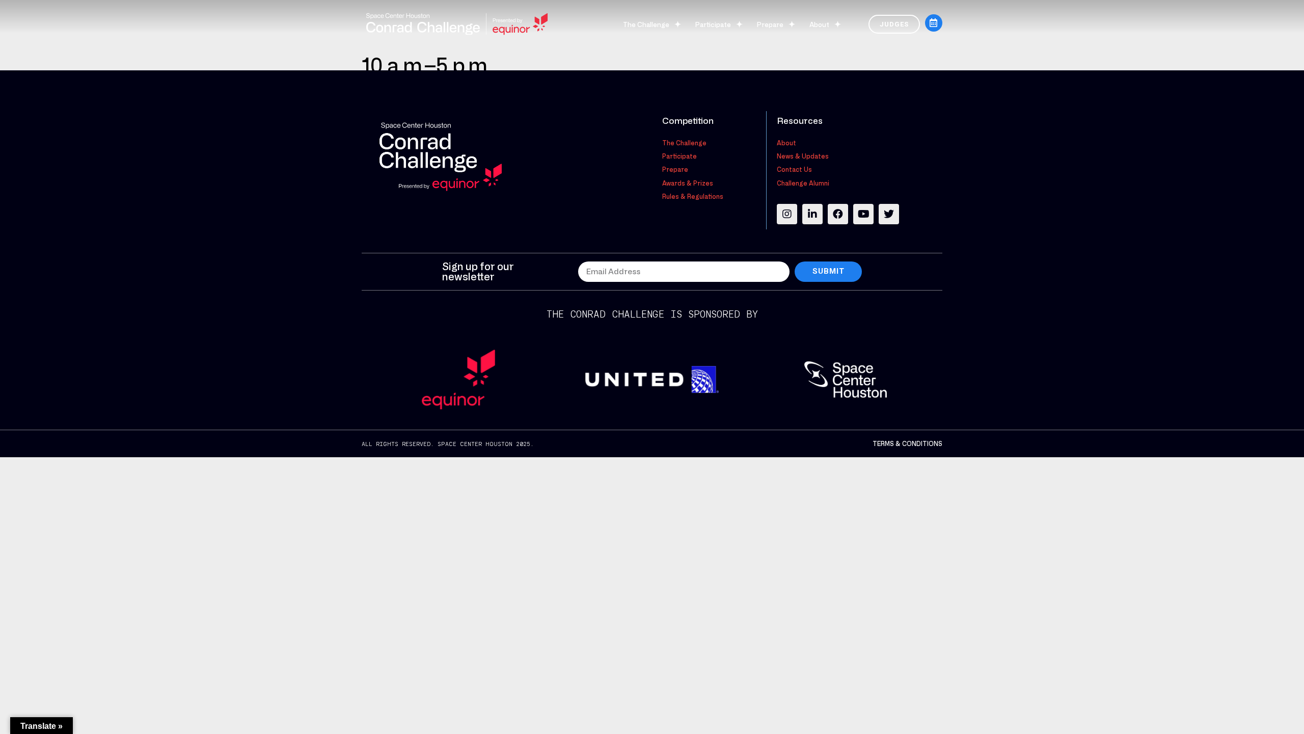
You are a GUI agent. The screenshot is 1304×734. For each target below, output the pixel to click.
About (819, 24)
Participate (713, 24)
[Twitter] (889, 214)
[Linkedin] (812, 214)
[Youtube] (863, 214)
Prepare (770, 24)
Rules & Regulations (692, 196)
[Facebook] (838, 214)
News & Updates (803, 156)
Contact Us (794, 169)
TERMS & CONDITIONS (907, 443)
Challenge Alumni (803, 183)
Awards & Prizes (687, 183)
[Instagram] (787, 214)
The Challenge (646, 24)
